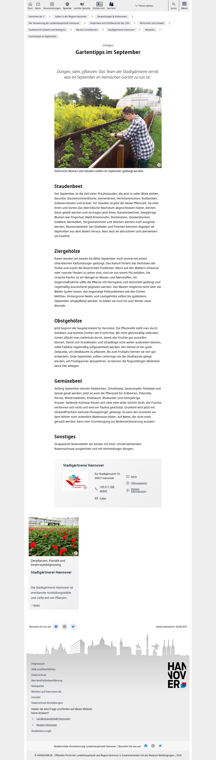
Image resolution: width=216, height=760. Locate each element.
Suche (174, 8)
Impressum (38, 663)
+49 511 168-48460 (107, 489)
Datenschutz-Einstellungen (47, 702)
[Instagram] (64, 626)
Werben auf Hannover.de (46, 691)
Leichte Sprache (82, 8)
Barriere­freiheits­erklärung (46, 680)
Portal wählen (146, 5)
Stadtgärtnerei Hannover (83, 465)
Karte (38, 8)
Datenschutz (38, 674)
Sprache (67, 8)
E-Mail (103, 498)
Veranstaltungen (52, 8)
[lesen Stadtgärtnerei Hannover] (53, 563)
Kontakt (36, 697)
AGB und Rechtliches (43, 669)
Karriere (111, 8)
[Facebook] (56, 626)
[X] (73, 626)
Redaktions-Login (41, 731)
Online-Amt (99, 8)
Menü (184, 8)
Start (30, 8)
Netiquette (37, 686)
